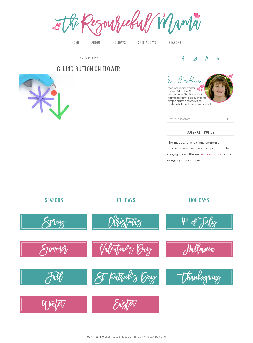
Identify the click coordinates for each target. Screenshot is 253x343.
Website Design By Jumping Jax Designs (139, 337)
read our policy (210, 154)
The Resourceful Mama (126, 23)
